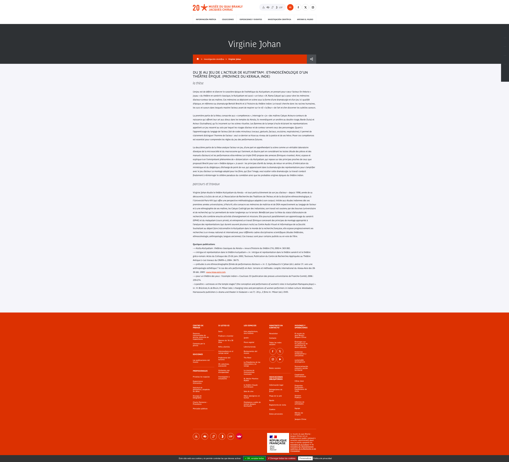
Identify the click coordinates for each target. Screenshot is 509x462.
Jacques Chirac (300, 419)
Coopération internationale (300, 376)
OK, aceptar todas (255, 458)
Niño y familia (224, 347)
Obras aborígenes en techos (252, 397)
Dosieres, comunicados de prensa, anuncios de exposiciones (201, 336)
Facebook (298, 7)
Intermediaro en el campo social (225, 352)
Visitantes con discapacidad (272, 7)
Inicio (197, 59)
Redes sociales (275, 368)
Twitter (305, 7)
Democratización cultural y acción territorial (301, 368)
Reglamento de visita (277, 405)
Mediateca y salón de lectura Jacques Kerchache (252, 404)
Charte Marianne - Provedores (200, 403)
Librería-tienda (250, 347)
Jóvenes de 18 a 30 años (225, 341)
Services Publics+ (298, 396)
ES (290, 7)
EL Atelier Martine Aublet (251, 379)
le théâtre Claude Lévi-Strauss (251, 386)
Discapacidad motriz (196, 436)
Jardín (246, 338)
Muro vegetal (249, 342)
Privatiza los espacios (201, 377)
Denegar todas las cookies (282, 458)
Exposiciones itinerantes (198, 382)
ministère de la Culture (299, 445)
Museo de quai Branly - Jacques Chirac (218, 7)
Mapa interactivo (505, 68)
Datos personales (276, 414)
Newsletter (273, 334)
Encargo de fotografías (197, 397)
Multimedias (505, 59)
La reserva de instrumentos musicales (249, 372)
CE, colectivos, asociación (223, 365)
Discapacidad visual (204, 436)
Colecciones (228, 19)
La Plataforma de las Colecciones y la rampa (252, 364)
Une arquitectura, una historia (251, 332)
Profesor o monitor (225, 336)
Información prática (206, 19)
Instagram (313, 7)
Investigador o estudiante (224, 378)
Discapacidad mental (222, 436)
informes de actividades (299, 403)
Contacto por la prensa (199, 344)
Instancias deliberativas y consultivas (300, 354)
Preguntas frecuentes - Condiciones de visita (301, 388)
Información (505, 42)
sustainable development (300, 361)
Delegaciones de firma (275, 390)
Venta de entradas (505, 33)
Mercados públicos (200, 409)
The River (247, 358)
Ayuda (271, 400)
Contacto (272, 338)
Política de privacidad (322, 458)
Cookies (272, 409)
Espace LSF (230, 436)
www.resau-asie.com (215, 272)
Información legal (276, 385)
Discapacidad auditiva (213, 436)
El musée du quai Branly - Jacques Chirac (300, 335)
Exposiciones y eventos (251, 19)
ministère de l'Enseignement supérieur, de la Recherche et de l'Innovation (303, 449)
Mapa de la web (275, 396)
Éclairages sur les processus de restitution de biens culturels (301, 344)
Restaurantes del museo (250, 352)
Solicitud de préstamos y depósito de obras (201, 389)
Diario (505, 51)
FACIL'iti (239, 436)
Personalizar (305, 458)
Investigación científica (279, 19)
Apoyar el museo (305, 19)
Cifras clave (299, 381)
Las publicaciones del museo (201, 361)
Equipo (297, 408)
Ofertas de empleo (299, 414)
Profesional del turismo (224, 359)
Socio (220, 331)
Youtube (280, 359)
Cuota (311, 59)
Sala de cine (248, 391)
